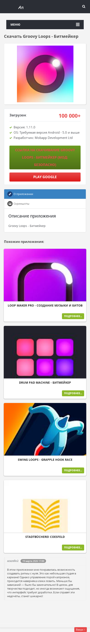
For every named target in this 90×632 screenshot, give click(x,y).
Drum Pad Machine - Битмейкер (45, 382)
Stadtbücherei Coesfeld (45, 537)
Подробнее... (73, 316)
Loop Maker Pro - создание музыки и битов (45, 305)
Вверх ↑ (80, 629)
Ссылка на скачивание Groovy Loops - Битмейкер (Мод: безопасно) (45, 157)
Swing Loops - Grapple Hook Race (45, 460)
